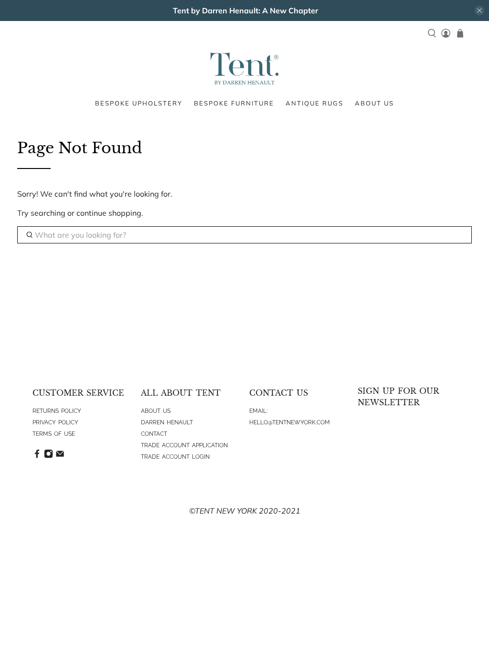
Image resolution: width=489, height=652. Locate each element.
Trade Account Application (184, 445)
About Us (155, 411)
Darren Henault (167, 422)
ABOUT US (374, 103)
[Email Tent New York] (59, 456)
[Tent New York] (244, 68)
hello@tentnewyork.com (289, 422)
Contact (154, 434)
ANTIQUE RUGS (314, 103)
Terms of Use (53, 434)
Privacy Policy (55, 422)
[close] (479, 10)
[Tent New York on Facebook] (37, 456)
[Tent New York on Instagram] (48, 456)
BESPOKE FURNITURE (234, 103)
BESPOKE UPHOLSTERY (138, 103)
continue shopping (108, 213)
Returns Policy (56, 411)
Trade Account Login (175, 456)
